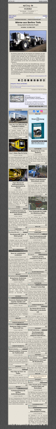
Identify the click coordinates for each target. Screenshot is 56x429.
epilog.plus (11, 17)
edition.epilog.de (12, 16)
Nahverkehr (18, 110)
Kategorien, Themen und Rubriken (19, 83)
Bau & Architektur (18, 249)
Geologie (42, 86)
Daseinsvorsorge (20, 19)
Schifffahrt (37, 196)
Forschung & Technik (35, 86)
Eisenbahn (18, 168)
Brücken (18, 274)
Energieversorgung (34, 19)
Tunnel (38, 164)
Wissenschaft (18, 87)
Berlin (12, 86)
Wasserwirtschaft (38, 404)
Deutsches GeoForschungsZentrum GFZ (38, 75)
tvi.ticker (28, 9)
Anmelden (45, 16)
